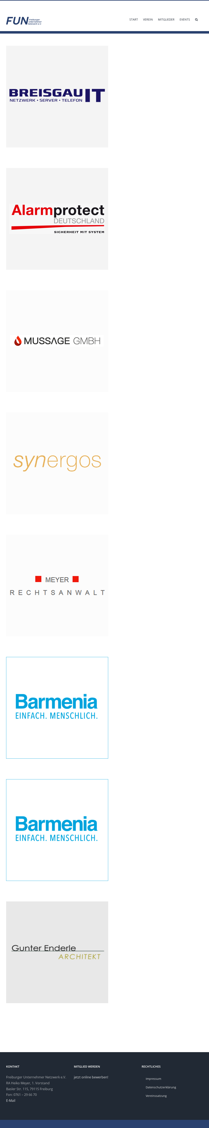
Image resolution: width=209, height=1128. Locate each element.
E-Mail (10, 1100)
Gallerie (104, 96)
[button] (196, 19)
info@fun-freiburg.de (18, 5)
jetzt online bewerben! (91, 1077)
